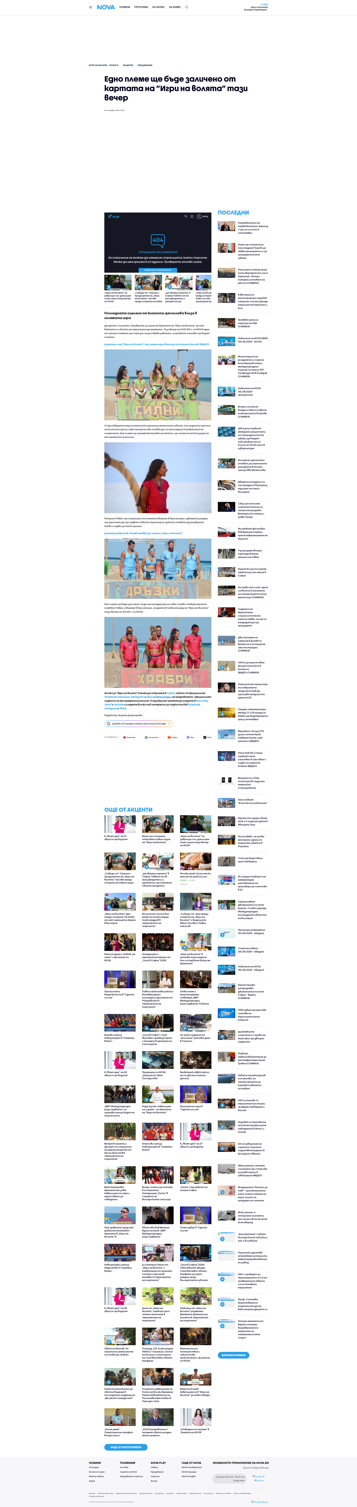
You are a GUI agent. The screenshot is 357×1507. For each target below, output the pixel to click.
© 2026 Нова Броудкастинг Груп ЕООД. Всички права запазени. (111, 1502)
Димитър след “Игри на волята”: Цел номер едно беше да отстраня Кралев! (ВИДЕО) (156, 344)
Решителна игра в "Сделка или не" (191, 1108)
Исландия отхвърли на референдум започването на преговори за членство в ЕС (252, 883)
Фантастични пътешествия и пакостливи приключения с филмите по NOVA (195, 1354)
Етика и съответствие (242, 1493)
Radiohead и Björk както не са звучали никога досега (194, 1075)
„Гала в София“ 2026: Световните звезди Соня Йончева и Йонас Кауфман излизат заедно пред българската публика (194, 1272)
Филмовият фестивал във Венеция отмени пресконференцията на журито (253, 533)
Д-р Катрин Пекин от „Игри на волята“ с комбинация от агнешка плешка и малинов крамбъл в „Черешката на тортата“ (157, 1272)
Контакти (170, 1493)
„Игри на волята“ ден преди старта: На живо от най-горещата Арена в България (120, 918)
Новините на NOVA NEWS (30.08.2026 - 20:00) (253, 340)
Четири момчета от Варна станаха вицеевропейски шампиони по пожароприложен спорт (251, 1329)
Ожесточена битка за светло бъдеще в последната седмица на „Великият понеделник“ (119, 1393)
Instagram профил (142, 696)
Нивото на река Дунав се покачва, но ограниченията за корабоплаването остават (252, 1082)
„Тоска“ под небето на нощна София (194, 1188)
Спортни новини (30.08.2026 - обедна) (251, 950)
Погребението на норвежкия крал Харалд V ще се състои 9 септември (253, 227)
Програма (141, 7)
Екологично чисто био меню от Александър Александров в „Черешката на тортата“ (155, 919)
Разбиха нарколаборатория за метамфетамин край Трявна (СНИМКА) (252, 1058)
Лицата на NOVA (128, 1472)
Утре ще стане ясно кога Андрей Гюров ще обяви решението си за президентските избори (252, 251)
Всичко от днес (97, 1472)
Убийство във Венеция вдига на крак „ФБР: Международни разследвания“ (155, 1232)
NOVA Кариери (189, 1472)
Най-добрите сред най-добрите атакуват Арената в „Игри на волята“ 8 (119, 1232)
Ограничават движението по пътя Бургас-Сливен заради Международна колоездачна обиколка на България (252, 909)
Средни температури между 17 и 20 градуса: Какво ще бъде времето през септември (253, 714)
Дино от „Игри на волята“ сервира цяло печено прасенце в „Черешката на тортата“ (156, 1314)
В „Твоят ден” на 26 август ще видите (116, 1309)
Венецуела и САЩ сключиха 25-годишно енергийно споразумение (251, 783)
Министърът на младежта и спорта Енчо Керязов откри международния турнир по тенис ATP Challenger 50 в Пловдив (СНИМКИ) (252, 366)
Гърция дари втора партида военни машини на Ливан (250, 553)
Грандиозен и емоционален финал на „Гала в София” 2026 (156, 957)
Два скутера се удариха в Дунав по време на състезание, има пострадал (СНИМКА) (252, 644)
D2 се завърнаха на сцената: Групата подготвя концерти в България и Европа (251, 1148)
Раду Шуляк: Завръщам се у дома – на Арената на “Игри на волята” (156, 1109)
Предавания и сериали (131, 1476)
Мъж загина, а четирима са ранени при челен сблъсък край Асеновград (252, 1217)
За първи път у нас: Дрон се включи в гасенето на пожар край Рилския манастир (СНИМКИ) (253, 592)
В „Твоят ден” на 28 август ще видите (116, 1074)
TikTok (122, 708)
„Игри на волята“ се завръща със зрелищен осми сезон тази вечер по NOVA (194, 841)
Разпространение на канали (126, 1493)
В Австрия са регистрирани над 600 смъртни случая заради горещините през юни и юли (253, 301)
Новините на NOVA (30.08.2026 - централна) (249, 391)
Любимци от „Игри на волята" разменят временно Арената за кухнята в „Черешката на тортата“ (194, 1314)
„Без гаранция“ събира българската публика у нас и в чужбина (252, 1237)
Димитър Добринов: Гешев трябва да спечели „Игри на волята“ (143, 533)
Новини (124, 7)
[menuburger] (90, 7)
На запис (158, 7)
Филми (154, 1481)
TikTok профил (163, 696)
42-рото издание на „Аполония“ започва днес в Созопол (195, 1037)
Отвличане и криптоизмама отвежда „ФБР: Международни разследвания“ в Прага (194, 997)
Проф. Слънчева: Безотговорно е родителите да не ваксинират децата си (252, 1304)
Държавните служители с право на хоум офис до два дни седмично (252, 1036)
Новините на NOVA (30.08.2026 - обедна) (251, 968)
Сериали (155, 1476)
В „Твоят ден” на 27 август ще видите (191, 1145)
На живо (175, 7)
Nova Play (202, 700)
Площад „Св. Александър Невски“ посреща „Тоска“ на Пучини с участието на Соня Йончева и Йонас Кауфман (157, 1354)
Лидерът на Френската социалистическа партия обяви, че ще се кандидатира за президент (252, 617)
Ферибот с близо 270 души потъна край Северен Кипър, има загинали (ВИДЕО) (251, 736)
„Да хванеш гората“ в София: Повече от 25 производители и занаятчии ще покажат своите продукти (157, 879)
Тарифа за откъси (145, 1493)
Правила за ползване (223, 1493)
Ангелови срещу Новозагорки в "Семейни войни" (157, 1146)
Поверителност (195, 1493)
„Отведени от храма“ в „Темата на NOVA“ (194, 1431)
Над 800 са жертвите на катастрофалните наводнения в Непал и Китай (252, 1127)
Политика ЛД (208, 1493)
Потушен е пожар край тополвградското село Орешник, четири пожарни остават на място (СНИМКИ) (253, 276)
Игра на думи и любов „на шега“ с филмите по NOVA (119, 957)
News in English (189, 1476)
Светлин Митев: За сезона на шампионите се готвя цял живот (118, 1351)
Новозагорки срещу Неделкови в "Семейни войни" (118, 1267)
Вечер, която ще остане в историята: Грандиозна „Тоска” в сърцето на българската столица (157, 1193)
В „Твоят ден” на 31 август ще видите (116, 837)
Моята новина (96, 1476)
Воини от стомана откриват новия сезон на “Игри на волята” (156, 839)
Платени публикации (96, 1496)
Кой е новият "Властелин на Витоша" (252, 801)
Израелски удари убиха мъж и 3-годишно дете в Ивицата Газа (253, 821)
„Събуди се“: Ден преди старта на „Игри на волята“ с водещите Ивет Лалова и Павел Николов (194, 919)
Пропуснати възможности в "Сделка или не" (119, 994)
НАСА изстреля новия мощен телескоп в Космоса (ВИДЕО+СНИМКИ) (251, 667)
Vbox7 (107, 704)
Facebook (194, 704)
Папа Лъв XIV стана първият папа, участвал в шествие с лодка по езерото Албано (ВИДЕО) (252, 759)
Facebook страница (116, 696)
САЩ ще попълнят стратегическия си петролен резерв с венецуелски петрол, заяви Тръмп (251, 510)
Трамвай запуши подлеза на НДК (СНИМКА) (248, 323)
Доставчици (159, 1493)
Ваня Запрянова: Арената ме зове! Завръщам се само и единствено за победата (117, 1193)
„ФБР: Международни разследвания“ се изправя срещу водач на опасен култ (119, 1111)
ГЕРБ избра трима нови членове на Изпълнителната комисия (252, 1015)
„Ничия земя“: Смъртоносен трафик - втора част (119, 1432)
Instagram (110, 708)
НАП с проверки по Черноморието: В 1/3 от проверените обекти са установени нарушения (252, 1281)
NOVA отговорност (192, 1467)
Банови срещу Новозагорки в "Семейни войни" (119, 1037)
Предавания (157, 1472)
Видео (92, 1481)
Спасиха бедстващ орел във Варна (250, 860)
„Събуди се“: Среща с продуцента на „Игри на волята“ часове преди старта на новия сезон (119, 878)
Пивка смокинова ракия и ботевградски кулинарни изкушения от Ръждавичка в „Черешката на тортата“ (157, 999)
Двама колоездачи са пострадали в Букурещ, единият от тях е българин (253, 486)
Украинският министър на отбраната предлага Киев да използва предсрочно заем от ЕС (253, 691)
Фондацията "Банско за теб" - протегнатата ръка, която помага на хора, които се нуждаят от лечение (252, 1194)
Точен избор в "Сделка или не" (193, 1229)
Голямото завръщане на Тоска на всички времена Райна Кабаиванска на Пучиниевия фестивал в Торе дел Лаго (157, 1395)
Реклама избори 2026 (105, 1493)
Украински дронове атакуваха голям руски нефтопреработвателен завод (252, 1257)
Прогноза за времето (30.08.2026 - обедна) (251, 931)
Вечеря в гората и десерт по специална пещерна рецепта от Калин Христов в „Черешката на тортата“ (118, 1151)
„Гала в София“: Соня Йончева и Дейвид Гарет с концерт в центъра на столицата (157, 1039)
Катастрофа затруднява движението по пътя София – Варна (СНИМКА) (251, 991)
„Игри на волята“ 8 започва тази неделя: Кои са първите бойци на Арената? (195, 959)
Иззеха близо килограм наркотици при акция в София (252, 572)
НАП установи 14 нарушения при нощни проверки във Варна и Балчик (251, 1105)
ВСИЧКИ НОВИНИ (233, 1355)
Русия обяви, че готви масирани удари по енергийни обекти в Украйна (251, 841)
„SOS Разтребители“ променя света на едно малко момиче (156, 1432)
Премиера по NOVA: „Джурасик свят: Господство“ (154, 1075)
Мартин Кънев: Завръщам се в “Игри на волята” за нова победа (195, 1392)
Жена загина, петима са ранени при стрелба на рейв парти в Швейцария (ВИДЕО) (252, 1170)
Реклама (92, 1493)
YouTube (119, 704)
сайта (171, 693)
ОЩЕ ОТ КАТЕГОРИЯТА (125, 1447)
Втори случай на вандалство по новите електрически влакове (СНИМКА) (252, 411)
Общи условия (181, 1493)
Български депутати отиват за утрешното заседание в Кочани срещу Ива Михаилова (252, 465)
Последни (94, 1467)
